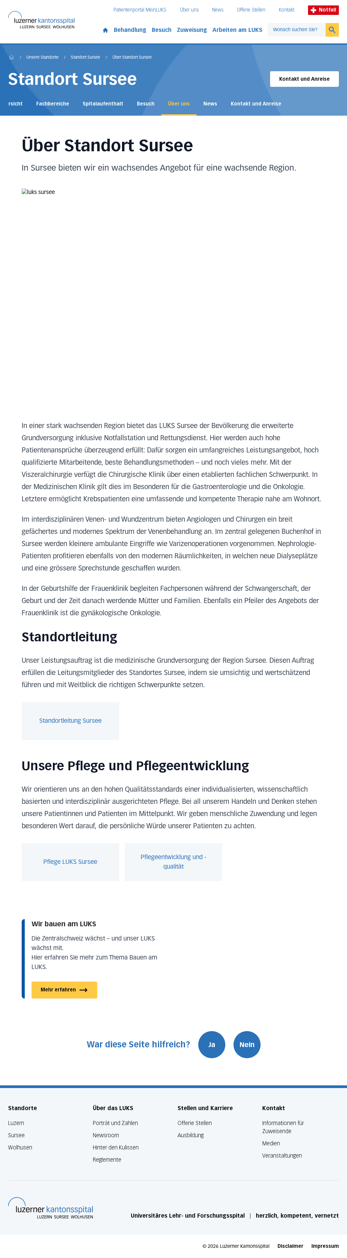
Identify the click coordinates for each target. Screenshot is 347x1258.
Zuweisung (192, 30)
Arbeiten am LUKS (237, 30)
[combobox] (297, 30)
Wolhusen (20, 1147)
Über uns (189, 10)
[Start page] (105, 28)
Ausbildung (191, 1135)
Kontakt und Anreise (304, 79)
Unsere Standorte (42, 58)
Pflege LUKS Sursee (70, 862)
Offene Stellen (251, 10)
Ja (211, 1045)
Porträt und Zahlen (115, 1123)
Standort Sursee (85, 58)
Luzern (16, 1123)
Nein (247, 1045)
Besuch (161, 30)
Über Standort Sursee (132, 58)
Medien (271, 1143)
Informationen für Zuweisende (283, 1127)
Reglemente (107, 1160)
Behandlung (130, 30)
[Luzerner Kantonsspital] (50, 1208)
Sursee (16, 1135)
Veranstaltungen (282, 1156)
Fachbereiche (52, 104)
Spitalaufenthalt (103, 104)
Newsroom (106, 1135)
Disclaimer (290, 1246)
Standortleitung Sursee (70, 721)
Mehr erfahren (58, 990)
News (217, 10)
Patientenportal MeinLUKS (140, 10)
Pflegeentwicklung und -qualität (173, 862)
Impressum (325, 1246)
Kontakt (286, 10)
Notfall (327, 10)
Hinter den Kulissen (116, 1147)
